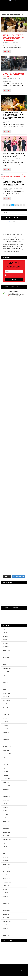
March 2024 (6, 732)
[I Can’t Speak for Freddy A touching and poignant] (14, 438)
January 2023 (6, 782)
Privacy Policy (19, 970)
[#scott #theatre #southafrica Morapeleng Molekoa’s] (14, 344)
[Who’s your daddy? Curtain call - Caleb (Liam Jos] (14, 397)
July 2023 (5, 761)
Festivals (13, 43)
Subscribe (14, 279)
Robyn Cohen (9, 42)
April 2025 (5, 686)
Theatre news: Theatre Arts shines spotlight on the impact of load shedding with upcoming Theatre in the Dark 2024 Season (13, 116)
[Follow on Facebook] (10, 974)
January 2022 (6, 825)
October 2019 (6, 917)
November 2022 (7, 789)
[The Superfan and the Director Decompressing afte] (14, 308)
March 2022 (6, 818)
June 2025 (5, 679)
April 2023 (5, 771)
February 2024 (6, 736)
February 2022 (6, 821)
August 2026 (6, 629)
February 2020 (6, 907)
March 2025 (6, 689)
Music (20, 188)
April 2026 (5, 643)
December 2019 (6, 910)
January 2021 (6, 867)
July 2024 (5, 718)
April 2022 (5, 814)
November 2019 (7, 914)
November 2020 (7, 875)
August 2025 (6, 671)
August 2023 (6, 757)
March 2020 (6, 903)
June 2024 (5, 721)
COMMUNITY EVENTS (7, 43)
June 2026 (5, 636)
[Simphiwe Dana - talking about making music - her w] (14, 503)
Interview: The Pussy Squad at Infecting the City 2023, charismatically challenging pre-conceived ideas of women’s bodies (13, 37)
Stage (10, 81)
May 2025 (5, 682)
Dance (13, 80)
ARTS (20, 42)
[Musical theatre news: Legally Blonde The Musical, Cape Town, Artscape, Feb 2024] (14, 143)
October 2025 (6, 664)
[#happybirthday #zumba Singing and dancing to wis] (14, 459)
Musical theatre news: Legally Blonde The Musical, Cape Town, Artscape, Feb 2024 (14, 155)
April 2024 (5, 728)
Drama (16, 80)
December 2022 (6, 785)
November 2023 (7, 746)
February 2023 (6, 778)
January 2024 (6, 739)
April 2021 (5, 857)
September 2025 (7, 668)
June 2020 (5, 892)
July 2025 (5, 675)
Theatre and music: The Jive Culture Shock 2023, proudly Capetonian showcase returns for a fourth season (13, 184)
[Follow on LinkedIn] (18, 974)
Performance (18, 43)
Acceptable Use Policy (10, 970)
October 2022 (6, 793)
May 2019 (5, 928)
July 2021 (5, 846)
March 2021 (6, 860)
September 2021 (7, 839)
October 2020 (6, 878)
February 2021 (6, 864)
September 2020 (7, 882)
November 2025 (7, 661)
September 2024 (7, 711)
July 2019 (5, 925)
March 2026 (6, 646)
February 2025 (6, 693)
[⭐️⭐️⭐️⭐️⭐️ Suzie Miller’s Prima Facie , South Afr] (14, 478)
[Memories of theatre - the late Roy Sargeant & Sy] (14, 494)
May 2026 (5, 639)
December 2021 (6, 828)
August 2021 (6, 843)
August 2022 (6, 800)
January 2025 (6, 696)
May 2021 (5, 853)
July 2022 (5, 803)
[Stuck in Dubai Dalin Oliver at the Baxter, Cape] (14, 530)
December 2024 (6, 700)
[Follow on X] (15, 974)
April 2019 (5, 932)
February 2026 (6, 650)
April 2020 (5, 900)
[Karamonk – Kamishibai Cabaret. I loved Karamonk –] (14, 566)
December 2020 (6, 871)
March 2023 (6, 775)
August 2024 (6, 714)
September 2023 (7, 753)
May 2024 (5, 725)
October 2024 (6, 707)
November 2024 (7, 704)
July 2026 (5, 632)
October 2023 (6, 750)
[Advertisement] (14, 594)
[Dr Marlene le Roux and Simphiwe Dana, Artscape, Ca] (14, 516)
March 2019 (6, 935)
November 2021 (7, 832)
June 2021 (5, 850)
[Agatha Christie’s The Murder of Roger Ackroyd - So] (14, 547)
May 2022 (5, 810)
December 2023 (6, 743)
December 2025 (6, 657)
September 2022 (7, 796)
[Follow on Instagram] (12, 974)
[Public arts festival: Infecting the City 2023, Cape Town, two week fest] (14, 63)
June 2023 (5, 764)
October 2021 (6, 835)
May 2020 (5, 896)
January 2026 (6, 654)
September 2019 (7, 921)
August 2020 (6, 885)
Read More (7, 51)
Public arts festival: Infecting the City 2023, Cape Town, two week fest (13, 74)
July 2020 (5, 889)
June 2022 (5, 807)
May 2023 (5, 768)
